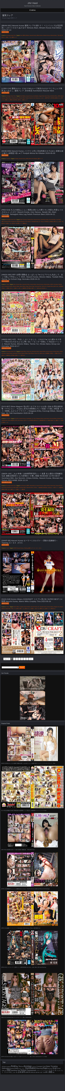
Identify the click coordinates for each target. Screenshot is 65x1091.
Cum (44, 1066)
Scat (54, 1068)
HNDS (51, 284)
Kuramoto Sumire (8, 286)
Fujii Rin (17, 418)
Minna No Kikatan (33, 158)
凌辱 (23, 1072)
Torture (35, 487)
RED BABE (16, 487)
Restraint (50, 1068)
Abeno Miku (16, 606)
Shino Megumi (11, 420)
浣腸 (36, 1072)
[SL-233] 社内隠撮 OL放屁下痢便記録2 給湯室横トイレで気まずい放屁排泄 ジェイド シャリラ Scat (23, 810)
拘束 (32, 1072)
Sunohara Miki (22, 487)
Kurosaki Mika (52, 219)
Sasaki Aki (13, 221)
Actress (4, 1066)
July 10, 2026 (5, 32)
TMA (12, 608)
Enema (12, 1068)
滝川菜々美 (14, 223)
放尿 (34, 1072)
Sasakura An (4, 420)
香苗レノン (18, 489)
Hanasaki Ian (33, 485)
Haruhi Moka (33, 284)
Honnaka (56, 284)
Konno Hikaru (50, 606)
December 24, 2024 (6, 482)
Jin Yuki (34, 418)
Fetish (7, 284)
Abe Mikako (23, 96)
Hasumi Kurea (33, 35)
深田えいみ (8, 223)
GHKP (15, 548)
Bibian (27, 35)
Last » (30, 659)
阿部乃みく (53, 608)
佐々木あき (41, 221)
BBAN (24, 35)
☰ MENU (32, 10)
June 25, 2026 (5, 92)
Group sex (29, 351)
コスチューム (39, 1070)
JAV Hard (33, 3)
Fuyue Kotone (27, 606)
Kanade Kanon (43, 606)
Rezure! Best (22, 98)
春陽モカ (16, 288)
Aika (15, 284)
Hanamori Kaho (26, 284)
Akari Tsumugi (23, 219)
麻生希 (23, 489)
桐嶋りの (7, 99)
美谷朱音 (15, 99)
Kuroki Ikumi (46, 418)
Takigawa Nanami (20, 221)
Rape (45, 1068)
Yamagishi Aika (34, 221)
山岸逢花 (51, 221)
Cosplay (21, 606)
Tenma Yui (44, 286)
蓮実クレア (14, 37)
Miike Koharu (40, 35)
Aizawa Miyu (19, 284)
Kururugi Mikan (53, 418)
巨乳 (29, 1072)
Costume (34, 1066)
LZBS (59, 96)
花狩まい (20, 99)
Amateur (8, 1066)
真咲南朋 (42, 420)
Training (26, 548)
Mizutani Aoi (10, 487)
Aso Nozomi (23, 485)
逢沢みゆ (39, 288)
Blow (22, 1066)
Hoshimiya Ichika (44, 219)
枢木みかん (36, 420)
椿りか (20, 288)
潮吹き (38, 1072)
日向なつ (12, 288)
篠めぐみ (53, 420)
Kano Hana (47, 96)
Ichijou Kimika (46, 485)
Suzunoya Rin (38, 286)
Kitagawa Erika (39, 418)
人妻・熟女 (15, 1072)
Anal (21, 35)
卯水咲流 (53, 98)
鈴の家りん (44, 288)
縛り (46, 1072)
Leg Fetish (58, 219)
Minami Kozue (46, 35)
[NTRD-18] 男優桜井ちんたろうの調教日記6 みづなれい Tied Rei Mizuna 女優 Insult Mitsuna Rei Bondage (25, 888)
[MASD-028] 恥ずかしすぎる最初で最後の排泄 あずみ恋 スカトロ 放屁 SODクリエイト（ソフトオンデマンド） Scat (28, 763)
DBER (27, 485)
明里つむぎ (56, 221)
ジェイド (46, 1070)
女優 (26, 1072)
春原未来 (45, 487)
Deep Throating (52, 1066)
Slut (5, 1070)
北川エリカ (26, 420)
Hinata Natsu (47, 284)
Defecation (6, 1068)
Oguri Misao (22, 286)
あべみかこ (42, 98)
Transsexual (31, 1070)
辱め (53, 1072)
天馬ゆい (4, 288)
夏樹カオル (57, 98)
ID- (38, 606)
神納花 (11, 99)
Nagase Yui (56, 606)
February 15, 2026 (6, 348)
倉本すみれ (55, 286)
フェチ (58, 1070)
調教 (50, 1072)
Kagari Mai (41, 96)
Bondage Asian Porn (11, 35)
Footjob (16, 158)
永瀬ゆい (32, 608)
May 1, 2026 (5, 155)
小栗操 (7, 288)
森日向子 (4, 223)
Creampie (39, 1066)
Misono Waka (16, 286)
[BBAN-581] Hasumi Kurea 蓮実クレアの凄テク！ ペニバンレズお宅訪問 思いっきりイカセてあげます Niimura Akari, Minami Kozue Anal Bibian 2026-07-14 (32, 28)
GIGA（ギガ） (22, 1068)
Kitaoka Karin (9, 353)
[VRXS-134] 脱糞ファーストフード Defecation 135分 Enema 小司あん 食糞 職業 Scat (20, 928)
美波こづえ (8, 37)
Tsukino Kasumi (29, 98)
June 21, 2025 (5, 415)
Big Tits (18, 1066)
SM (8, 1070)
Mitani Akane (9, 98)
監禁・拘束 (42, 1072)
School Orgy (31, 286)
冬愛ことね (21, 608)
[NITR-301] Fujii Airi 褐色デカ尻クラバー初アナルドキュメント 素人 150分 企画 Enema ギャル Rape (24, 1056)
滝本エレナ (55, 487)
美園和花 (24, 288)
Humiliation (36, 96)
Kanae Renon (59, 485)
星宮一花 (61, 221)
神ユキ (45, 420)
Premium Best (7, 221)
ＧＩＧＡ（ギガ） (38, 548)
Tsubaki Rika (50, 286)
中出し (10, 1072)
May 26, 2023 (5, 603)
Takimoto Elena (29, 487)
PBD (3, 221)
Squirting (14, 1070)
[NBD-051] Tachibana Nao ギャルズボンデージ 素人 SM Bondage (16, 1017)
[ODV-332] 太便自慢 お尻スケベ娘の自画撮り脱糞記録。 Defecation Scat (17, 849)
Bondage (28, 1066)
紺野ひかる (42, 608)
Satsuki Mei (8, 608)
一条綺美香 (40, 487)
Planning (39, 1068)
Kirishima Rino (53, 96)
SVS (16, 420)
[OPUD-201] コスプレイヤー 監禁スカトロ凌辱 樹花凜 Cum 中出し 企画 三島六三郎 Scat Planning (23, 967)
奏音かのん (27, 608)
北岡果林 (61, 286)
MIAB (27, 158)
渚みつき (37, 608)
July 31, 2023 (5, 544)
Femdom (8, 158)
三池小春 (59, 35)
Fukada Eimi (30, 219)
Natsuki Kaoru (15, 98)
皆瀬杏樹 (61, 487)
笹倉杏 (49, 420)
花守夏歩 (29, 288)
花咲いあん (7, 489)
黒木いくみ (5, 422)
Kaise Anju (52, 485)
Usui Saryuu (36, 98)
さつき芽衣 (16, 608)
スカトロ (52, 1070)
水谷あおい (50, 487)
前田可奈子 (47, 98)
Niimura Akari (53, 35)
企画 (19, 1072)
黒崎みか (25, 223)
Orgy (27, 286)
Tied (18, 1070)
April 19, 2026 (5, 216)
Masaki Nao (60, 418)
